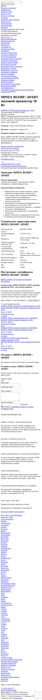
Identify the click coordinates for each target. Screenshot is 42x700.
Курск (3, 574)
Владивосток (5, 533)
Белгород (4, 529)
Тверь (3, 626)
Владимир (4, 537)
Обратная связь (6, 25)
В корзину (4, 314)
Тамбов (3, 624)
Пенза (3, 599)
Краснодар (5, 568)
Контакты (4, 27)
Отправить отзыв (7, 409)
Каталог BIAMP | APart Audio (11, 659)
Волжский (5, 541)
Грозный (4, 546)
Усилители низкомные (9, 61)
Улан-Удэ (4, 636)
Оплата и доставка (8, 16)
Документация (6, 23)
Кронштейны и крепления (10, 84)
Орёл (3, 595)
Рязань (3, 607)
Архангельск (5, 523)
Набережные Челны (8, 583)
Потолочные (5, 43)
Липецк (4, 576)
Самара (3, 609)
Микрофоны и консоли (9, 70)
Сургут (3, 622)
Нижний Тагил (6, 587)
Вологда (4, 543)
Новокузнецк (6, 589)
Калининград (6, 558)
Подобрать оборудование (10, 20)
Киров (3, 564)
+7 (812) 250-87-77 (33, 300)
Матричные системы (8, 68)
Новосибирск (6, 591)
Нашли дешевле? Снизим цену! (12, 146)
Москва (3, 521)
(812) (6, 37)
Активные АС (6, 47)
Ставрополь (5, 619)
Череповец (5, 648)
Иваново (4, 550)
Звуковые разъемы (7, 80)
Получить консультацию (10, 148)
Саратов (4, 613)
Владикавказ (5, 535)
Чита (2, 650)
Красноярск (5, 570)
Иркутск (4, 554)
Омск (3, 593)
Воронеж (4, 544)
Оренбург (4, 597)
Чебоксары (5, 644)
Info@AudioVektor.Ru (8, 39)
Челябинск (5, 646)
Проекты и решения (8, 8)
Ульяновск (5, 638)
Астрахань (5, 525)
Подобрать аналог (7, 159)
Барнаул (4, 527)
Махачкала (5, 580)
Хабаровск (5, 642)
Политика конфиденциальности (12, 512)
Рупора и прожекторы (9, 53)
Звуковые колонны (8, 49)
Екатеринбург (6, 548)
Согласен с (18, 407)
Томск (3, 630)
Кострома (4, 566)
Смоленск (4, 615)
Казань (3, 556)
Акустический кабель (9, 76)
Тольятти (4, 628)
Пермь (3, 601)
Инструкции (5, 673)
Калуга (3, 560)
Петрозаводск (6, 603)
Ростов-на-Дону (7, 605)
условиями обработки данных (22, 407)
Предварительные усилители (11, 66)
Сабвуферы (5, 51)
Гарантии (4, 18)
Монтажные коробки (8, 86)
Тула (2, 632)
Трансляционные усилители (11, 59)
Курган (3, 572)
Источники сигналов (8, 64)
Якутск (3, 652)
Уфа (2, 640)
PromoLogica (17, 698)
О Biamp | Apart (6, 12)
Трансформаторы (7, 88)
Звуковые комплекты (8, 663)
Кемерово (4, 562)
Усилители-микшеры (8, 57)
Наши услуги (6, 14)
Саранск (4, 611)
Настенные (5, 45)
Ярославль (5, 654)
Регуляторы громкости (9, 72)
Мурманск (5, 582)
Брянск (3, 531)
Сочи (3, 617)
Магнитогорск (6, 578)
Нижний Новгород (8, 585)
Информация (5, 10)
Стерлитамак (5, 621)
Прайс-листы (6, 22)
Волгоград (5, 539)
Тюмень (4, 634)
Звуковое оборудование (9, 661)
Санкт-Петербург (16, 515)
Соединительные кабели (10, 78)
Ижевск (4, 552)
